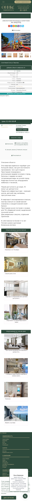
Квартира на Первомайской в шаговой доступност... (16, 297)
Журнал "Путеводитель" (8, 474)
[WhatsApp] (16, 26)
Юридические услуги (7, 452)
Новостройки (5, 439)
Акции (3, 460)
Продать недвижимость (23, 2)
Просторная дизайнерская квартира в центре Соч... (16, 351)
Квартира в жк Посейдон (12, 249)
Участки (4, 443)
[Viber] (18, 26)
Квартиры (4, 440)
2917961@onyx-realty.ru (22, 132)
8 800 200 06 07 (23, 8)
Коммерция (5, 445)
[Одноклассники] (14, 26)
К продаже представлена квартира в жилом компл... (16, 374)
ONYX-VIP (4, 461)
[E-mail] (9, 26)
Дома (3, 442)
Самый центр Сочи (10, 273)
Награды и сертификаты (8, 464)
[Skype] (23, 26)
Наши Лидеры (5, 458)
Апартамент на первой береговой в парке (16, 321)
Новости (4, 473)
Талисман (8, 399)
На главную (3, 433)
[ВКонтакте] (11, 26)
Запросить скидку (16, 137)
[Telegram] (21, 26)
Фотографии (16, 30)
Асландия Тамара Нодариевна (21, 126)
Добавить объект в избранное (15, 67)
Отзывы (4, 467)
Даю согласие (9, 498)
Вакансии (4, 465)
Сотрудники (5, 462)
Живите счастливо (10, 422)
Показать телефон (22, 129)
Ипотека (4, 451)
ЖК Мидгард (19, 86)
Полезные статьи (6, 476)
